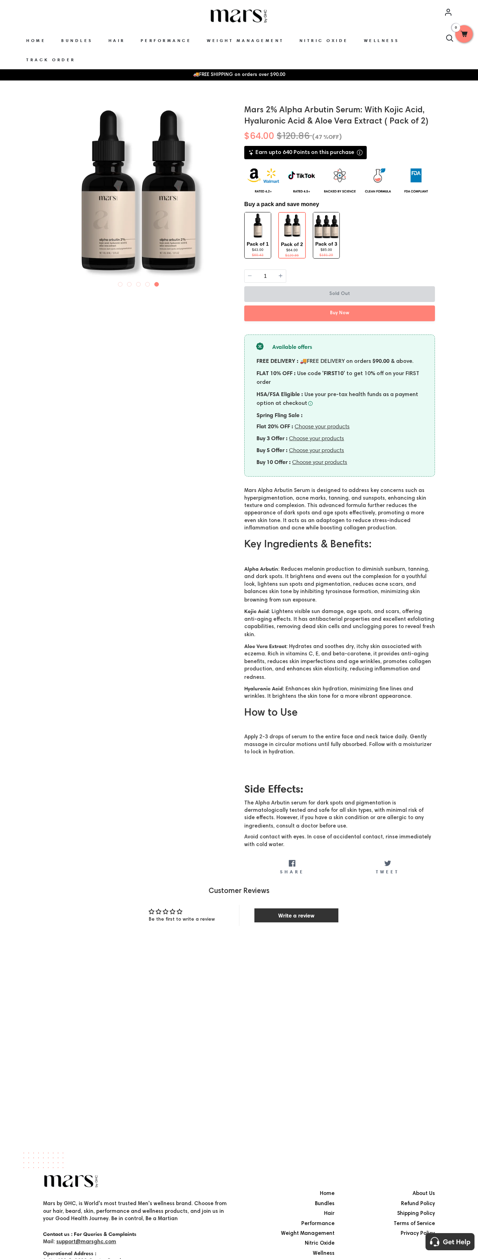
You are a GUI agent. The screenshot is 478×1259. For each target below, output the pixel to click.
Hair (329, 1213)
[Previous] (49, 192)
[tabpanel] (138, 193)
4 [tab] (148, 282)
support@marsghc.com (86, 1242)
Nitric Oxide (320, 1243)
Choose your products (322, 426)
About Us (424, 1193)
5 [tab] (157, 282)
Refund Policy (418, 1204)
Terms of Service (414, 1223)
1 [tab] (120, 282)
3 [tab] (138, 282)
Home (327, 1193)
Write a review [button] (296, 915)
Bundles (325, 1204)
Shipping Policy (416, 1213)
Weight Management (308, 1233)
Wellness (324, 1253)
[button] (464, 34)
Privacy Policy (418, 1233)
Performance (318, 1223)
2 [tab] (129, 282)
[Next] (227, 192)
